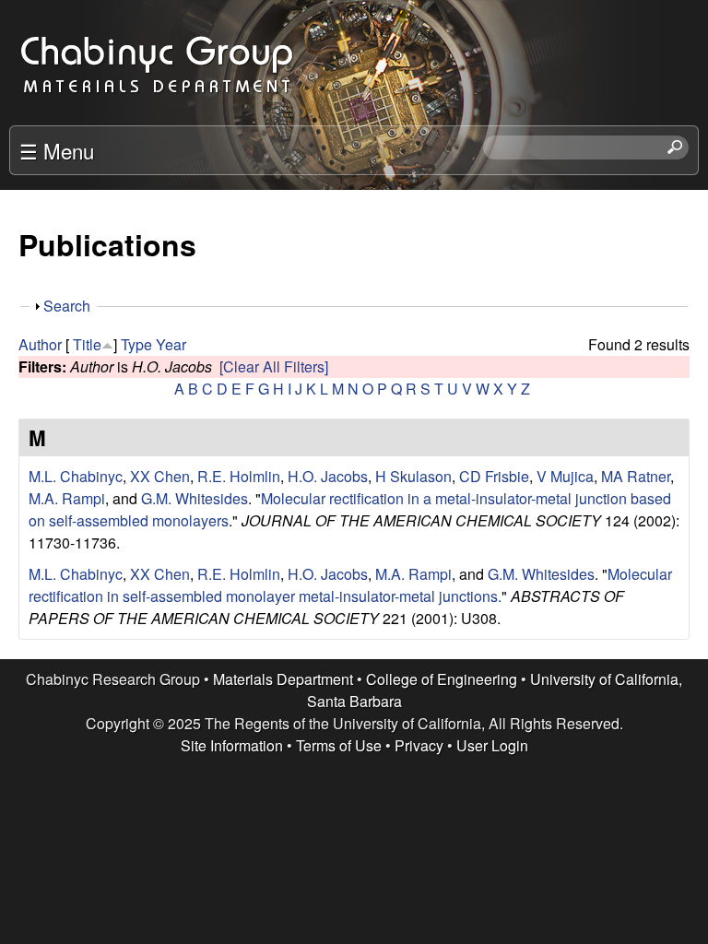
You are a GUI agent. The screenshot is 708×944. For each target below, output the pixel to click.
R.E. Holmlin (238, 476)
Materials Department (283, 679)
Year (171, 344)
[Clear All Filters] (273, 366)
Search (66, 305)
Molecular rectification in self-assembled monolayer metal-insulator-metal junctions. (350, 585)
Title (87, 344)
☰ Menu (56, 150)
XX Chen (160, 476)
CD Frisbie (494, 476)
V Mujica (565, 476)
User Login (492, 745)
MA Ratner (635, 476)
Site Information (232, 745)
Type (136, 344)
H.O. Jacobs (328, 476)
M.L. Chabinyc (76, 476)
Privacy (419, 745)
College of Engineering (441, 679)
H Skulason (413, 476)
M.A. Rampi (67, 498)
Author (40, 344)
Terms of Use (339, 745)
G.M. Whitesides (194, 498)
